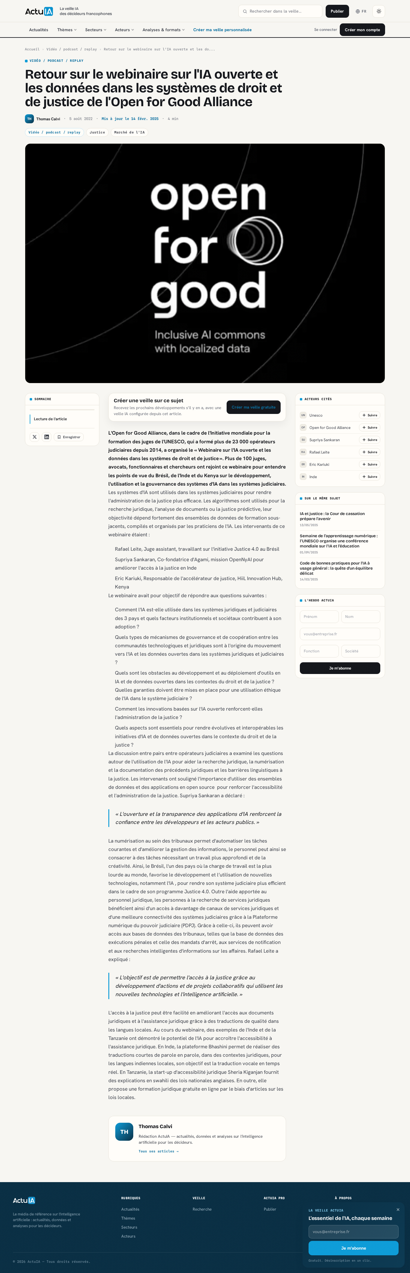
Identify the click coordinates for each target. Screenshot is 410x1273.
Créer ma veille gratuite (254, 407)
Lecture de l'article (50, 418)
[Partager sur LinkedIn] (46, 437)
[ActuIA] (39, 11)
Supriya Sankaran (321, 439)
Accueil (32, 49)
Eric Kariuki (316, 464)
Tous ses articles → (159, 1151)
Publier (337, 11)
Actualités (38, 29)
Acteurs (122, 29)
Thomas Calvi (155, 1126)
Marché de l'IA (129, 132)
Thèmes (65, 29)
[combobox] (284, 11)
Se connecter (325, 29)
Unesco (312, 415)
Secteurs (93, 29)
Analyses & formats (162, 29)
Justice (97, 132)
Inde (309, 476)
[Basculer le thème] (378, 11)
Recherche (202, 1209)
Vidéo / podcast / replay (72, 49)
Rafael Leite (315, 451)
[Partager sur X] (34, 437)
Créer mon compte (362, 29)
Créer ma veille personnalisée (222, 29)
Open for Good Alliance (326, 427)
